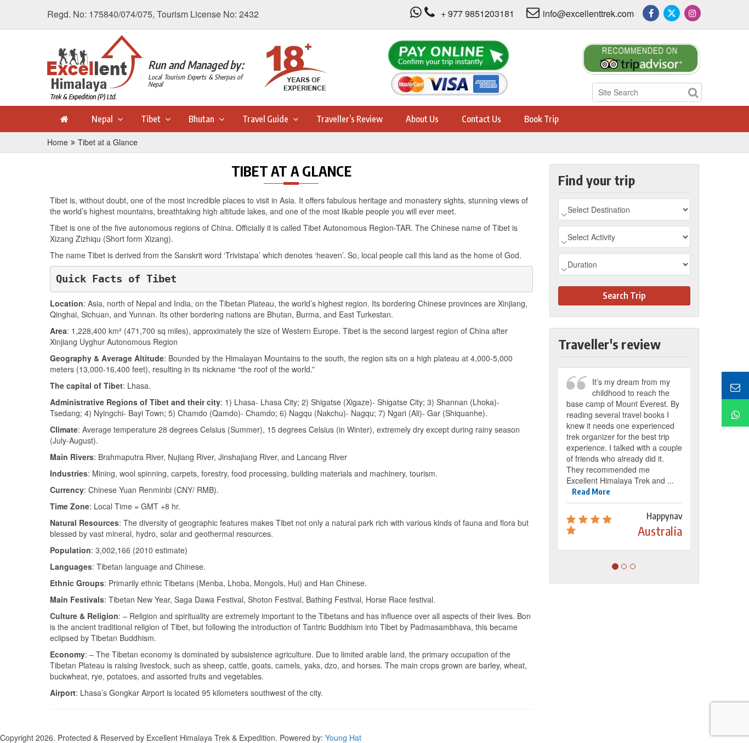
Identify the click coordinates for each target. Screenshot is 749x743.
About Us (422, 119)
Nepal (102, 119)
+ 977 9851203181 (477, 13)
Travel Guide (265, 119)
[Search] (693, 92)
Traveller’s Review (349, 119)
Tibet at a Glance (108, 142)
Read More (591, 491)
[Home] (63, 119)
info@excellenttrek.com (588, 13)
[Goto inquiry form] (735, 385)
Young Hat (343, 737)
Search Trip (624, 295)
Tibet (151, 119)
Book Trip (541, 119)
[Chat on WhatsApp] (735, 413)
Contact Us (481, 119)
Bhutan (201, 119)
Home (57, 142)
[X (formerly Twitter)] (671, 13)
